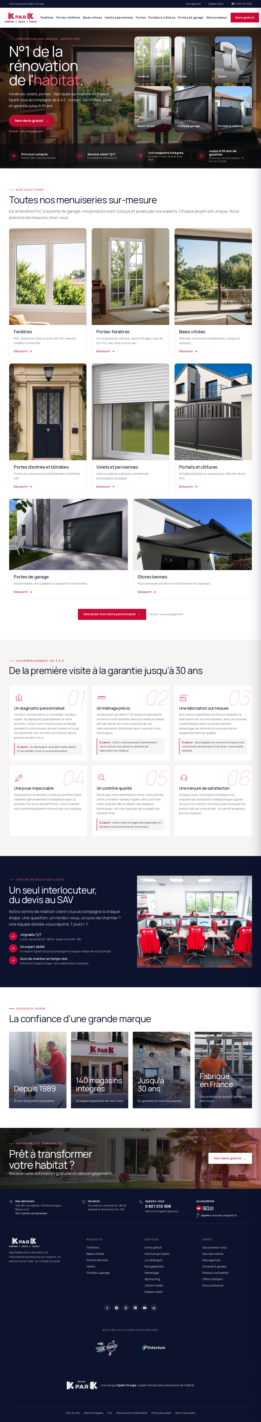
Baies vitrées (92, 17)
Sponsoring (152, 1279)
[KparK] (21, 17)
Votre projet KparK (157, 1254)
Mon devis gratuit (32, 120)
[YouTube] (144, 1307)
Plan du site (73, 1413)
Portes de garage (190, 17)
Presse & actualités (215, 1273)
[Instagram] (116, 1307)
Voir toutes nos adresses (31, 1213)
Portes (141, 17)
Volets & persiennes (119, 17)
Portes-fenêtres (68, 17)
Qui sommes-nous (214, 1247)
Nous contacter (213, 1285)
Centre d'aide (154, 1285)
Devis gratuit (244, 17)
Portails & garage (98, 1273)
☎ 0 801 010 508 (241, 4)
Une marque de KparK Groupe (26, 4)
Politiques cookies (161, 1413)
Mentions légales (93, 1413)
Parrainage (152, 1273)
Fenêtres (47, 17)
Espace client (216, 4)
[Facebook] (107, 1307)
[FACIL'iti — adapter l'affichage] (216, 1208)
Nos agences (193, 4)
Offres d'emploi (212, 1279)
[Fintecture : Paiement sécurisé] (153, 1347)
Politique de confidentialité (131, 1413)
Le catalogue (153, 1260)
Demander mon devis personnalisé (112, 614)
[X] (125, 1307)
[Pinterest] (135, 1307)
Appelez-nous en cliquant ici (219, 1215)
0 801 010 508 (158, 1206)
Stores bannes (216, 17)
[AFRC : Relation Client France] (107, 1347)
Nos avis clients (212, 1254)
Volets (91, 1266)
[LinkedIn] (153, 1307)
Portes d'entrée (97, 1260)
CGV (109, 1413)
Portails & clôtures (161, 17)
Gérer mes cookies (185, 1413)
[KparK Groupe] (82, 1385)
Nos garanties (154, 1266)
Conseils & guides (214, 1266)
